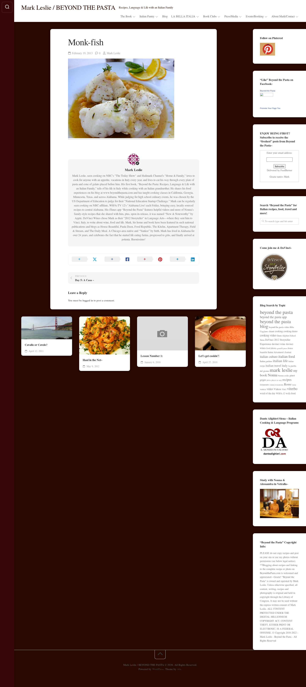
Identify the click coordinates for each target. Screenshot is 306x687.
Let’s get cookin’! (209, 356)
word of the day (267, 393)
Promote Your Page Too (270, 108)
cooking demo (291, 331)
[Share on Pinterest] (150, 259)
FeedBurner (286, 170)
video (270, 389)
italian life (280, 360)
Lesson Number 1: (152, 356)
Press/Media (231, 16)
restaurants (264, 384)
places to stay (276, 380)
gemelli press (282, 348)
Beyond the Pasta (267, 91)
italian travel (273, 365)
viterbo (292, 388)
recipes (286, 379)
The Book (126, 16)
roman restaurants (276, 384)
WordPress (158, 669)
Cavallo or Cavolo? (36, 345)
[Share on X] (84, 259)
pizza (269, 380)
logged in (88, 300)
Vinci (284, 389)
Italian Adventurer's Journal (279, 352)
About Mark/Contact (283, 16)
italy (285, 365)
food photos (271, 348)
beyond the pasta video (279, 327)
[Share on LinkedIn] (182, 259)
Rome (287, 384)
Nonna (272, 375)
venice (263, 389)
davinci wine (278, 344)
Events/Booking (255, 16)
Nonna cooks (283, 375)
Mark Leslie (113, 53)
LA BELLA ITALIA (183, 16)
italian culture (269, 356)
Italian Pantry (147, 16)
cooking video (268, 335)
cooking (279, 331)
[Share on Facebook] (117, 259)
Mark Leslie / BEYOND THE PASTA (68, 7)
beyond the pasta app (273, 317)
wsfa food (291, 393)
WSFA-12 (280, 393)
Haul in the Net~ (92, 360)
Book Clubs (210, 16)
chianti (271, 331)
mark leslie (281, 369)
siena (294, 384)
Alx (179, 669)
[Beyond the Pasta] (266, 95)
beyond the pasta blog (275, 323)
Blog (165, 16)
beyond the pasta (276, 312)
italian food (286, 356)
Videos (277, 389)
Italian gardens (266, 361)
